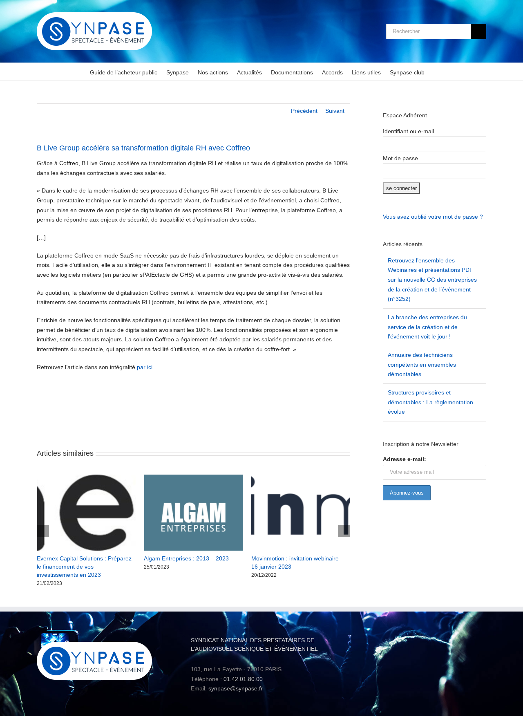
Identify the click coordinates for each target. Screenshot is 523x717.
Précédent (304, 111)
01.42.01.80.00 (243, 679)
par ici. (145, 367)
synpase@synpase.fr (235, 688)
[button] (43, 531)
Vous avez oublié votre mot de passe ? (433, 216)
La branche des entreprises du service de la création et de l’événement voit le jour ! (427, 327)
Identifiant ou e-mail (408, 131)
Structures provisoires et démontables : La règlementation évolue (430, 402)
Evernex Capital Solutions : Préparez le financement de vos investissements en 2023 (84, 566)
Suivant (334, 111)
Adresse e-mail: (404, 459)
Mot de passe (400, 158)
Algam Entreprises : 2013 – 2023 (186, 558)
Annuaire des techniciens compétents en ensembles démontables (422, 364)
